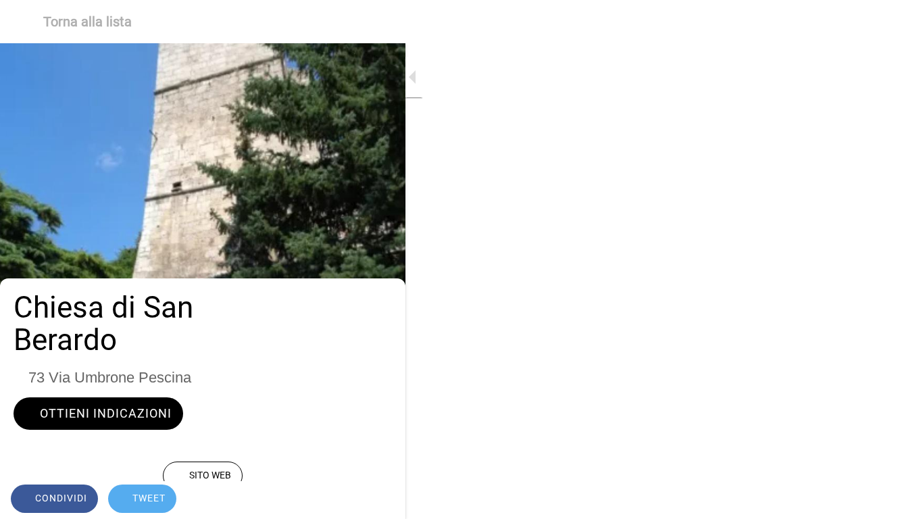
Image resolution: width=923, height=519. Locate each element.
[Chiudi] (22, 22)
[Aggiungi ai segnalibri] (378, 500)
